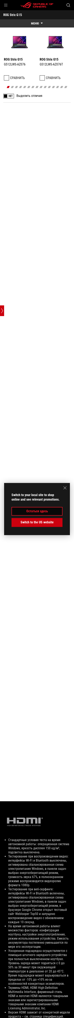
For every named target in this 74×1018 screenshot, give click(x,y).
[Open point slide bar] (2, 310)
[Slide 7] (33, 87)
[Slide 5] (24, 87)
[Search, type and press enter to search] (68, 5)
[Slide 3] (16, 87)
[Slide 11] (49, 87)
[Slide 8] (37, 87)
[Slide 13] (57, 87)
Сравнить (17, 78)
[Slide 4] (20, 87)
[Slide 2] (12, 87)
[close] (64, 487)
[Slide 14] (61, 87)
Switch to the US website (37, 522)
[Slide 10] (45, 87)
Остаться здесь (37, 511)
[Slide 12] (53, 87)
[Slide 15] (65, 87)
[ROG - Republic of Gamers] (37, 5)
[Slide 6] (28, 87)
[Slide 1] (8, 87)
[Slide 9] (41, 87)
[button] (5, 5)
